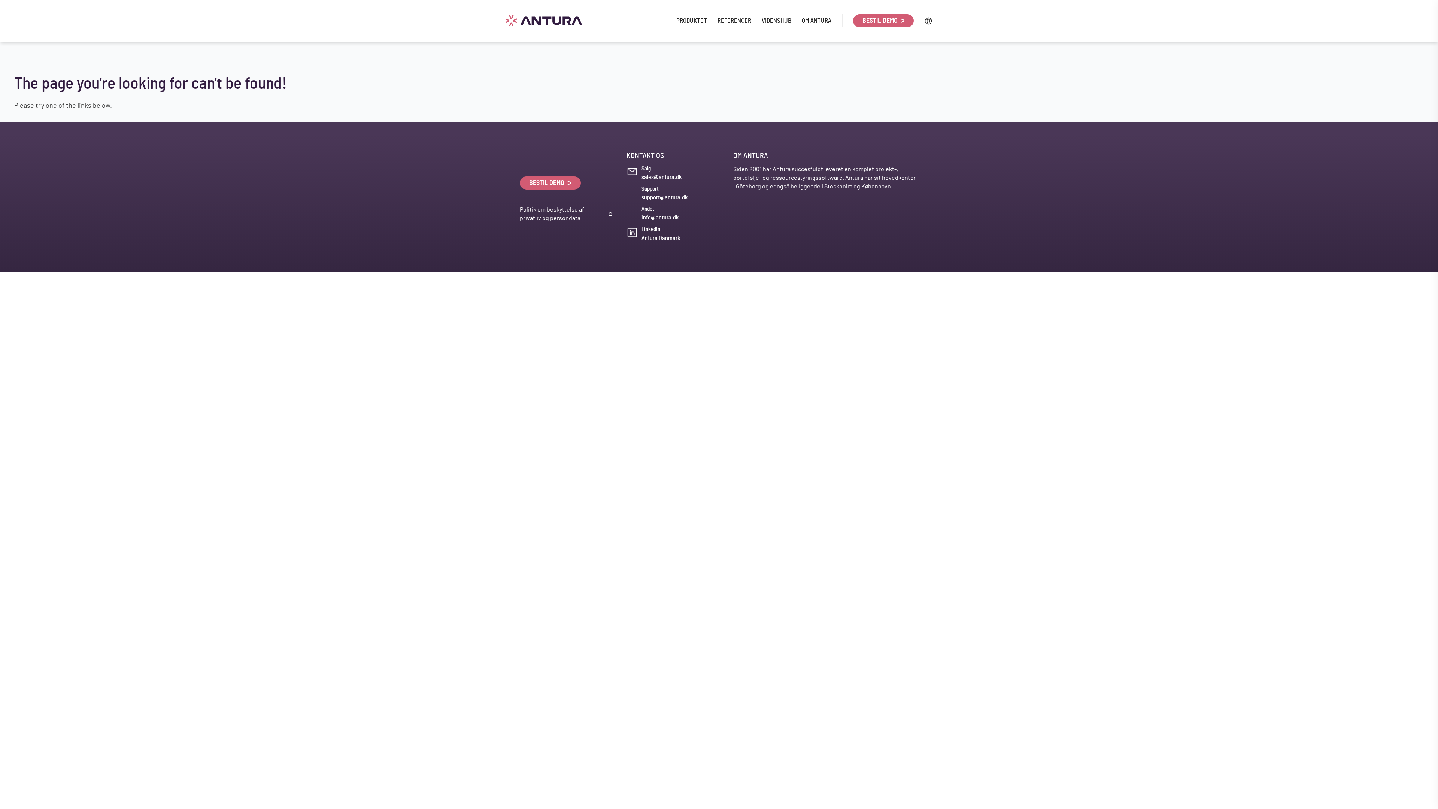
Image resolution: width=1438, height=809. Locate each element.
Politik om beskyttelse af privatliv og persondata (552, 214)
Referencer (734, 21)
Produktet (691, 21)
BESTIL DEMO (547, 183)
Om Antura (816, 21)
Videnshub (776, 21)
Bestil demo (880, 21)
